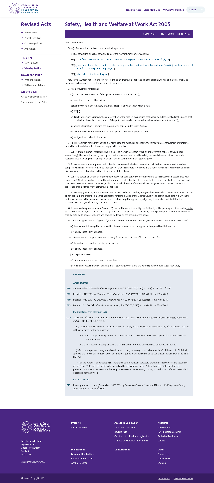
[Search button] (202, 10)
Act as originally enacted (34, 96)
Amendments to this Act (34, 101)
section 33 (185, 211)
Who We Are (164, 427)
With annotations (32, 79)
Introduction (30, 32)
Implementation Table (82, 458)
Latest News (164, 458)
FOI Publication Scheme (169, 431)
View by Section (32, 68)
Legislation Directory (124, 427)
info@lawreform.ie (36, 461)
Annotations (30, 48)
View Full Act (31, 62)
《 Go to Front (148, 34)
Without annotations (34, 85)
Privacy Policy (164, 478)
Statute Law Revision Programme (131, 440)
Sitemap (162, 462)
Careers (161, 440)
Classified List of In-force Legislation (131, 436)
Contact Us (163, 454)
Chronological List (33, 43)
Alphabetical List (32, 37)
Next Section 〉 (184, 34)
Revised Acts (120, 431)
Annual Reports (79, 462)
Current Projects (79, 427)
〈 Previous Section (165, 34)
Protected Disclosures (168, 436)
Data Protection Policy (183, 478)
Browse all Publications (82, 454)
